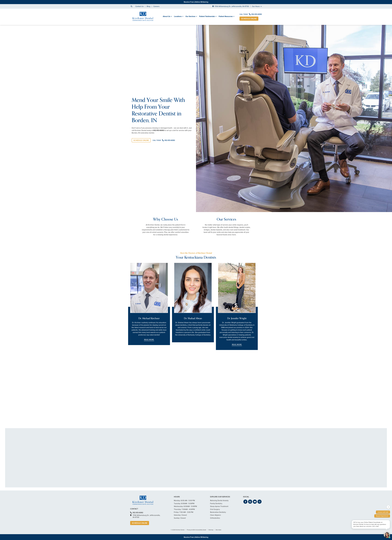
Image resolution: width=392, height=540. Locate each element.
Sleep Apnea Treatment (219, 506)
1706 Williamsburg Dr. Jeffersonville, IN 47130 (231, 6)
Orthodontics (215, 518)
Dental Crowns (140, 409)
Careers (156, 6)
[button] (245, 502)
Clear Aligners (215, 515)
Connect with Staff (383, 512)
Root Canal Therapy (142, 423)
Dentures (137, 415)
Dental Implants (140, 418)
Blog (148, 6)
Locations (178, 16)
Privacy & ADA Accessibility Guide (196, 530)
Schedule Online (249, 18)
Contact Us (139, 6)
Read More (149, 339)
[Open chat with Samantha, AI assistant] (387, 535)
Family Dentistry (216, 503)
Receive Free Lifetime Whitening (196, 2)
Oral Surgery (215, 509)
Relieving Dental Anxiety (219, 500)
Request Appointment (382, 516)
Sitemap (210, 530)
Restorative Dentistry (218, 512)
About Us (166, 16)
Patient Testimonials (207, 16)
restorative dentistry (153, 401)
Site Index (218, 530)
